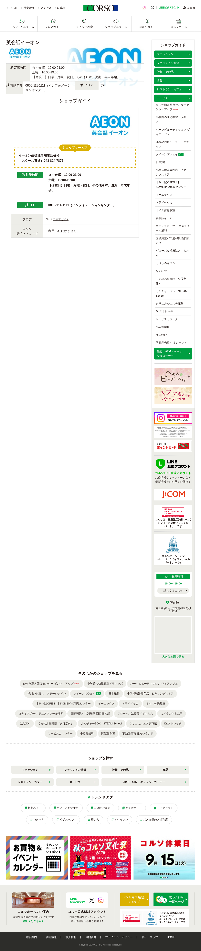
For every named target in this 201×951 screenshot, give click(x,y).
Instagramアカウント (101, 900)
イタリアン (121, 819)
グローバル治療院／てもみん (172, 253)
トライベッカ (164, 202)
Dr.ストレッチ (164, 311)
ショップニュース (116, 26)
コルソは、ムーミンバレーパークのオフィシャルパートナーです (173, 559)
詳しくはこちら (173, 590)
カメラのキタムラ (167, 263)
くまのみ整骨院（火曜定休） (171, 281)
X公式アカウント (92, 900)
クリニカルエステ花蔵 (169, 303)
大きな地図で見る (173, 656)
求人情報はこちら (171, 899)
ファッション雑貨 (75, 769)
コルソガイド (147, 26)
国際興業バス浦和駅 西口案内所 (173, 240)
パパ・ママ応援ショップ (135, 899)
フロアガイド (53, 26)
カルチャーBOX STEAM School (171, 293)
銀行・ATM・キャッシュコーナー (144, 782)
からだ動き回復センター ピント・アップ (173, 107)
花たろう (38, 819)
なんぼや (161, 271)
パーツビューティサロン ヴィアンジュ (173, 132)
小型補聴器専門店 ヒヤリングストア (172, 172)
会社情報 (51, 937)
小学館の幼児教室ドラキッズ (172, 119)
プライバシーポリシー (119, 937)
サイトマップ (150, 937)
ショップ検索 (84, 26)
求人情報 (71, 937)
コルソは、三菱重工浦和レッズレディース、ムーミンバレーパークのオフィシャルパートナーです (172, 917)
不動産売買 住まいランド (171, 342)
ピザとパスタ (67, 819)
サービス (75, 782)
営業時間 (29, 7)
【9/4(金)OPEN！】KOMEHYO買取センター (171, 184)
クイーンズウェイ (169, 154)
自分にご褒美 (102, 807)
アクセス (45, 7)
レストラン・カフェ (30, 782)
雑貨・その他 (120, 769)
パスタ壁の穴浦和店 (155, 819)
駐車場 (61, 7)
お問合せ (90, 937)
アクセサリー (133, 807)
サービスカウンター (168, 319)
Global (191, 7)
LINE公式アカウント (169, 7)
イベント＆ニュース (21, 26)
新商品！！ (34, 807)
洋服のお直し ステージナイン (172, 144)
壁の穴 (95, 819)
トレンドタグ (102, 797)
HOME (13, 7)
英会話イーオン (165, 218)
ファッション (30, 769)
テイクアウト (165, 807)
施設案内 (31, 937)
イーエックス (164, 194)
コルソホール (179, 26)
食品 (165, 769)
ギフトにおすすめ (68, 807)
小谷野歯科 (163, 327)
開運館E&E (162, 334)
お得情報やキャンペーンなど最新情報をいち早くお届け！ (173, 477)
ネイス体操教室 (165, 210)
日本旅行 (161, 162)
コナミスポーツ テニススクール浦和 (173, 228)
